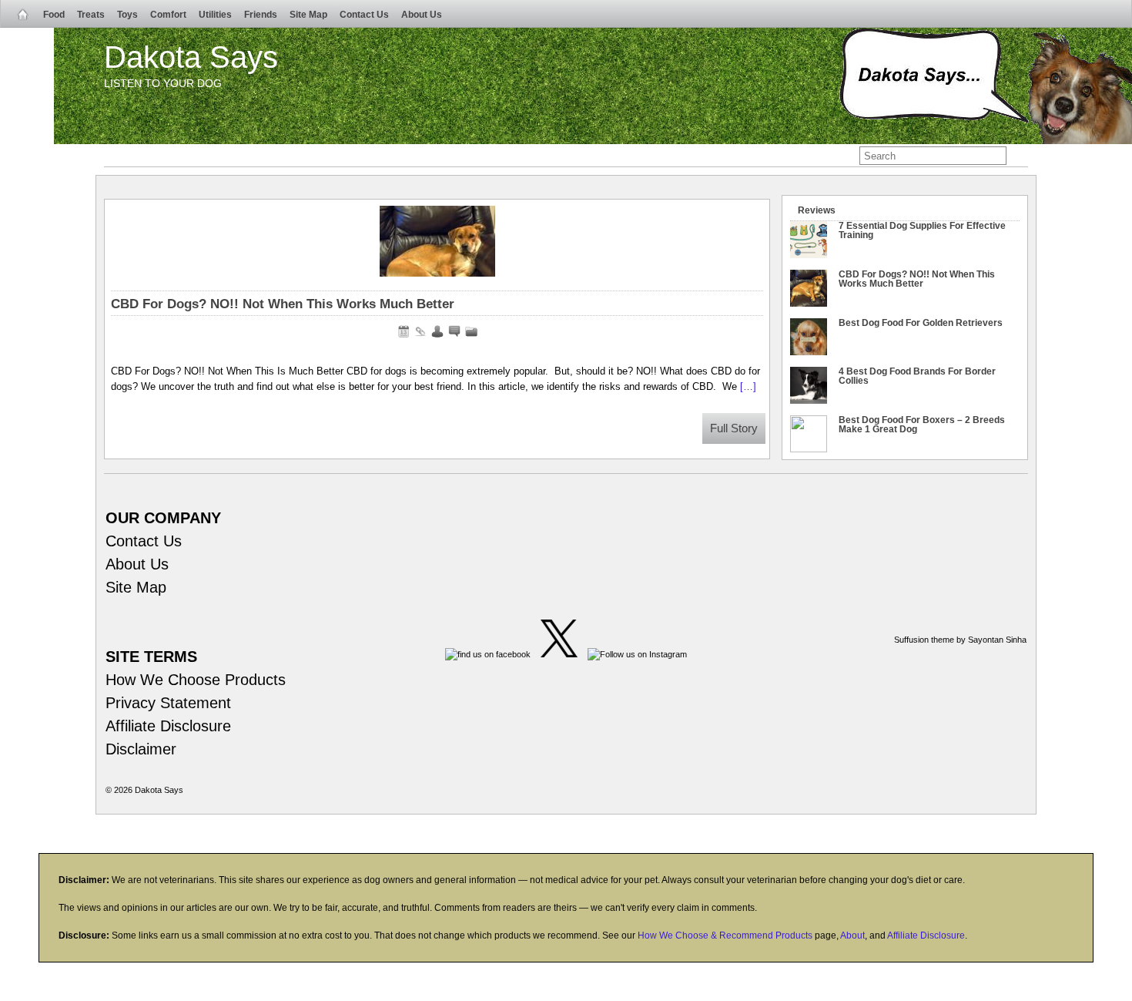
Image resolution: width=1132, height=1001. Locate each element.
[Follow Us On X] (559, 654)
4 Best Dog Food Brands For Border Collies (917, 376)
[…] (748, 386)
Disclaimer (140, 749)
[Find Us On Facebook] (488, 654)
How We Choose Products (195, 679)
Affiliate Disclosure (168, 725)
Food (54, 14)
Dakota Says (191, 57)
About (852, 935)
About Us (421, 14)
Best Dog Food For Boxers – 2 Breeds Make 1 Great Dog (922, 425)
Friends (260, 14)
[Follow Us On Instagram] (637, 654)
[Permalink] (420, 331)
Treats (91, 14)
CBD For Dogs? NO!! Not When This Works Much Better (282, 304)
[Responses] (454, 331)
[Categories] (471, 331)
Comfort (168, 14)
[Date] (403, 331)
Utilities (215, 14)
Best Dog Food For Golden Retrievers (921, 322)
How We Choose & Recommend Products (725, 935)
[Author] (437, 331)
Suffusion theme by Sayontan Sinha (960, 639)
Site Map (308, 14)
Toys (127, 14)
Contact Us (364, 14)
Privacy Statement (168, 702)
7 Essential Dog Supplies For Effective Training (922, 230)
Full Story (734, 428)
